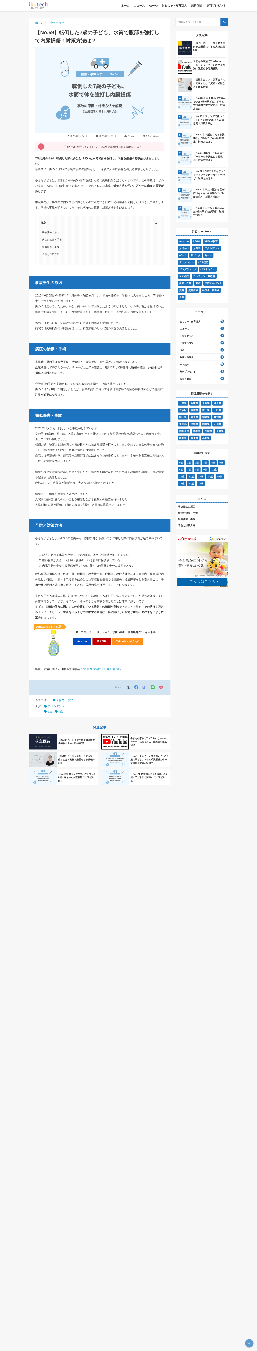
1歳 (189, 462)
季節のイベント (213, 283)
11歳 (181, 476)
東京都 (183, 424)
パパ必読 (203, 262)
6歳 (50, 711)
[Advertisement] (202, 622)
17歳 (191, 483)
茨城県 (208, 431)
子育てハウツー (57, 22)
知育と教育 (185, 378)
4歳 (213, 462)
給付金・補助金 (210, 290)
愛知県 (217, 417)
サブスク (196, 255)
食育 (181, 297)
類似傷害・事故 (50, 247)
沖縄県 (194, 424)
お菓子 (197, 248)
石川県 (217, 424)
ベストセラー (208, 269)
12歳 (191, 476)
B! (144, 687)
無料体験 (196, 5)
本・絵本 (184, 364)
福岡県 (197, 431)
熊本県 (206, 424)
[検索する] (224, 22)
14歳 (210, 476)
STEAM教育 (211, 241)
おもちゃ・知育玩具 (174, 5)
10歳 (214, 469)
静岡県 (183, 438)
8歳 (197, 469)
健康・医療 (185, 283)
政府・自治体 (187, 357)
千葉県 (206, 403)
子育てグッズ (187, 336)
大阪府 (183, 410)
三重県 (183, 403)
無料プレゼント (216, 5)
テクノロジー (186, 262)
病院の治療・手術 (52, 239)
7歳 (60, 711)
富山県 (206, 410)
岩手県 (194, 417)
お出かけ (184, 248)
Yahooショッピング (127, 641)
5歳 (221, 462)
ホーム (125, 5)
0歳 (181, 462)
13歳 (200, 476)
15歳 (219, 476)
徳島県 (206, 417)
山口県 (217, 410)
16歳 (181, 483)
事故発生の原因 (50, 232)
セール (153, 5)
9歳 (205, 469)
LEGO (196, 241)
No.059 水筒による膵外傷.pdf (101, 669)
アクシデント (56, 706)
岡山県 (183, 417)
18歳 (200, 483)
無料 (181, 290)
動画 (198, 283)
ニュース (139, 5)
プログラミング (187, 269)
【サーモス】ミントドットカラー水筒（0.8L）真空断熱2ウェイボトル (114, 632)
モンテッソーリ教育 (204, 276)
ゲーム (183, 255)
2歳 (197, 462)
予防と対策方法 (50, 254)
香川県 (194, 438)
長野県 (220, 431)
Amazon (82, 641)
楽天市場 (101, 641)
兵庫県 (194, 403)
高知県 (206, 438)
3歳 (205, 462)
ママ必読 (184, 276)
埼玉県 (217, 403)
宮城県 (194, 410)
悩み (182, 350)
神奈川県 (184, 431)
